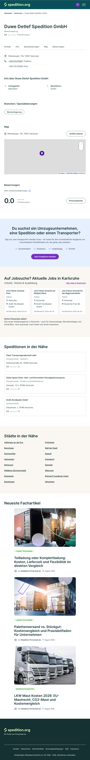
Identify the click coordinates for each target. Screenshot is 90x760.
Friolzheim (49, 442)
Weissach (49, 470)
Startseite (8, 13)
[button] (78, 5)
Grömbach (49, 459)
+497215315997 (15, 61)
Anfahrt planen (76, 134)
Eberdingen (9, 482)
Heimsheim (9, 459)
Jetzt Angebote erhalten (45, 256)
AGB (66, 749)
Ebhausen (8, 465)
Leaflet (62, 173)
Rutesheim (9, 476)
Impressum (74, 749)
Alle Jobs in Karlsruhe (76, 283)
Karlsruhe (18, 13)
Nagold (48, 454)
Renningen (9, 448)
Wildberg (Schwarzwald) (15, 470)
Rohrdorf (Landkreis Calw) (57, 476)
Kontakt (16, 749)
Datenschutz (26, 749)
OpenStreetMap (72, 173)
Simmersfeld (9, 454)
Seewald (48, 465)
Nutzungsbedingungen (54, 749)
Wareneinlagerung (14, 112)
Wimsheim (49, 482)
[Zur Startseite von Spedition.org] (17, 5)
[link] (17, 301)
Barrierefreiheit (38, 749)
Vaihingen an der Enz (13, 442)
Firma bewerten (76, 201)
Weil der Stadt (51, 448)
